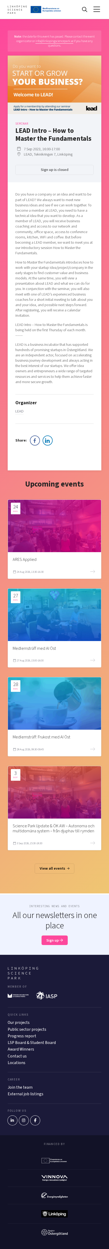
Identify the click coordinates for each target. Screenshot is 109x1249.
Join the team (20, 1087)
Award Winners (21, 1049)
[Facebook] (35, 1120)
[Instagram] (24, 1120)
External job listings (25, 1094)
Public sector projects (27, 1029)
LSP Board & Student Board (32, 1043)
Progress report (22, 1036)
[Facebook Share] (35, 440)
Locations (16, 1063)
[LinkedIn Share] (48, 440)
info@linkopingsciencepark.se (54, 41)
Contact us (17, 1056)
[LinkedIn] (12, 1120)
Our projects (19, 1022)
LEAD (19, 411)
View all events (53, 868)
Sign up (53, 940)
